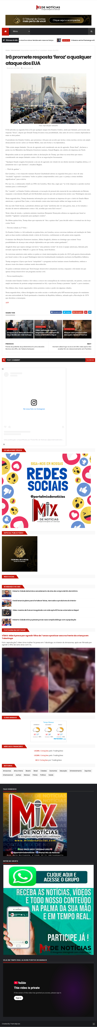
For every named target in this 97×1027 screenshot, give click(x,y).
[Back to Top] (94, 1024)
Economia (53, 771)
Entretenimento (76, 771)
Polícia (35, 775)
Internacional (15, 50)
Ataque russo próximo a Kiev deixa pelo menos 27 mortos (75, 333)
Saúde (51, 775)
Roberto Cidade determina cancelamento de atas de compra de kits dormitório (45, 591)
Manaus (27, 775)
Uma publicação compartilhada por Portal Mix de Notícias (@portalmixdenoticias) (34, 440)
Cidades (44, 771)
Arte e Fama (18, 771)
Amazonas (7, 771)
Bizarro (28, 771)
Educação (63, 771)
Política (43, 775)
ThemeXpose (15, 1024)
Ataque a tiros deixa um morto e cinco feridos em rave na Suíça (20, 333)
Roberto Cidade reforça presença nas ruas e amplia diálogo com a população (44, 620)
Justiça (18, 775)
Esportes (40, 40)
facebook (90, 360)
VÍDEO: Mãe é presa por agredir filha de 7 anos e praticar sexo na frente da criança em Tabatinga (45, 637)
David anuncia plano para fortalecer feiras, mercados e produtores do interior (44, 600)
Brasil (36, 771)
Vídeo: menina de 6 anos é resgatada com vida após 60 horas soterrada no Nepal (47, 332)
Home (8, 50)
